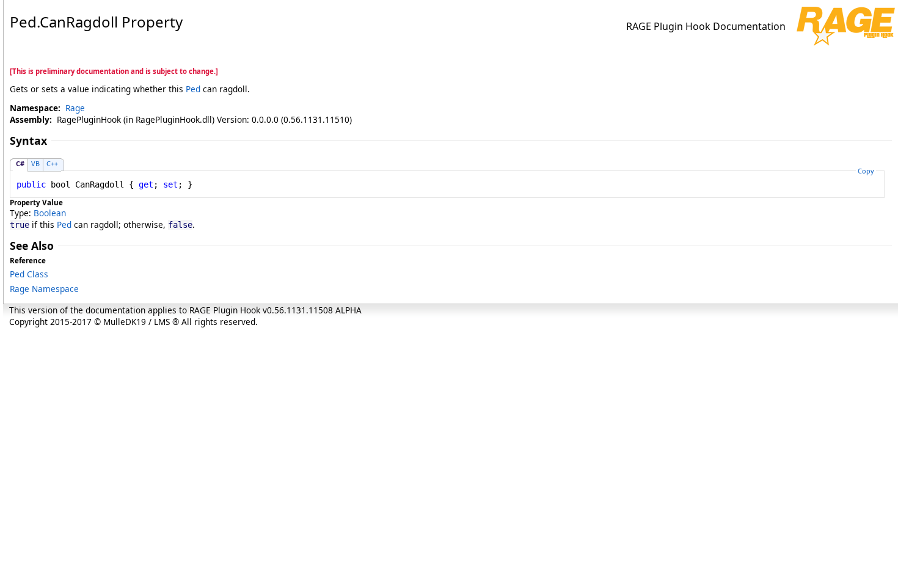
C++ (52, 163)
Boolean (50, 213)
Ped (193, 89)
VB (35, 163)
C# (20, 163)
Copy (866, 170)
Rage (75, 108)
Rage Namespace (44, 288)
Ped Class (29, 274)
